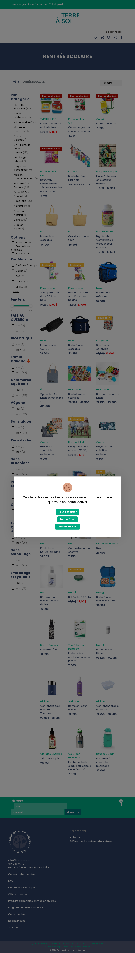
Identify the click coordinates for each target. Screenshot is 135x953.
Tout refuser (67, 519)
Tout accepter (67, 511)
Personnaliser (67, 526)
